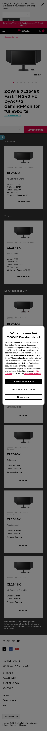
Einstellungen (23, 397)
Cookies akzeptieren (23, 381)
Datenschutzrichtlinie (32, 374)
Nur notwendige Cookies (23, 389)
